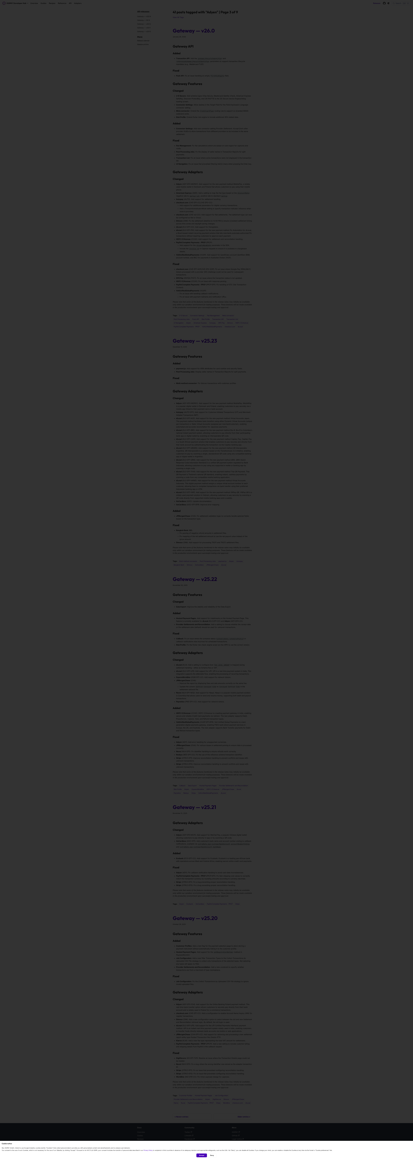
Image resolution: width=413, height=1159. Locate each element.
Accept (201, 1155)
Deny (212, 1155)
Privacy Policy (148, 1150)
